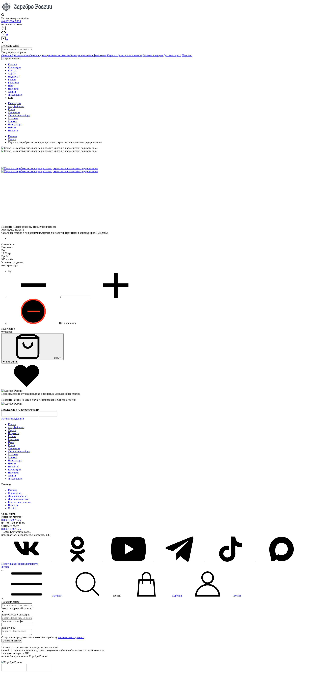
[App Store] (29, 415)
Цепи (11, 442)
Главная (12, 136)
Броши (12, 436)
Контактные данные (19, 502)
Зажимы (12, 121)
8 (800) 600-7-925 (11, 21)
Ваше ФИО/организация (15, 614)
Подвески (13, 433)
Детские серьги (172, 55)
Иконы (12, 127)
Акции (12, 475)
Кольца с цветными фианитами (88, 55)
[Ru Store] (48, 415)
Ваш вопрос (8, 627)
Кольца (12, 424)
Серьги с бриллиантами (15, 55)
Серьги (12, 139)
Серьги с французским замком (124, 55)
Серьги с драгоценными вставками (49, 55)
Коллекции (14, 469)
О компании (15, 493)
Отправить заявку (12, 640)
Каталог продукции (12, 418)
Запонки (13, 118)
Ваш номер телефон (12, 621)
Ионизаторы (15, 124)
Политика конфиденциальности (19, 563)
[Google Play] (10, 415)
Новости (13, 505)
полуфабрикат (16, 106)
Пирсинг (187, 55)
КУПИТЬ (57, 358)
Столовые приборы (19, 115)
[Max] (281, 560)
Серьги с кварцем (153, 55)
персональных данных (71, 637)
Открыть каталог (11, 58)
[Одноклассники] (77, 560)
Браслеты (13, 439)
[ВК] (26, 560)
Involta (5, 566)
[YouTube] (128, 560)
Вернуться (11, 361)
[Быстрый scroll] (2, 570)
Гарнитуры (14, 103)
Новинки (13, 472)
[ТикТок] (230, 560)
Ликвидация (15, 478)
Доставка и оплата (18, 499)
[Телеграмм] (179, 560)
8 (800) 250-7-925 (11, 528)
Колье (11, 109)
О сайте (12, 508)
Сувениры (14, 112)
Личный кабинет (18, 496)
